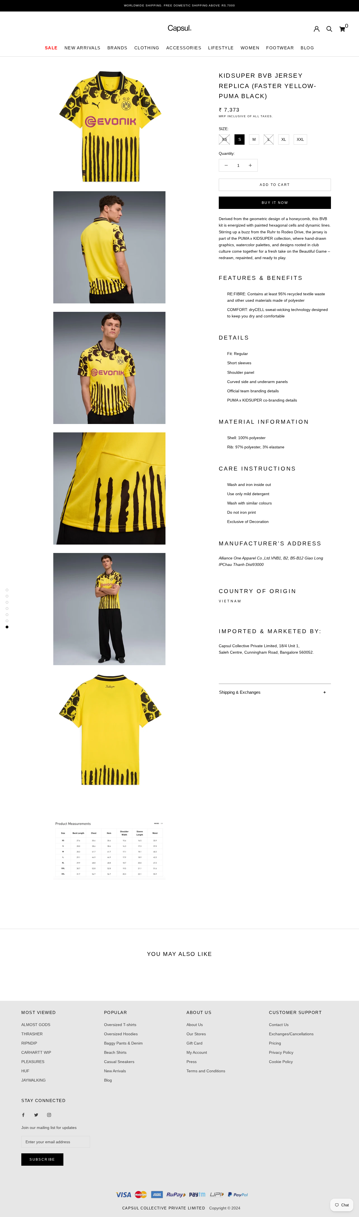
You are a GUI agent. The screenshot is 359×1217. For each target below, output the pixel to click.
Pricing (275, 1043)
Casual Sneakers (119, 1061)
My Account (197, 1052)
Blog (307, 47)
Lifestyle (221, 47)
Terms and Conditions (206, 1071)
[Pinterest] (49, 1115)
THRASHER (32, 1034)
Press (192, 1061)
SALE (51, 47)
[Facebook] (23, 1115)
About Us (195, 1024)
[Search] (329, 28)
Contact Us (279, 1024)
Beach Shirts (115, 1052)
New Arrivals (115, 1071)
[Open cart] (342, 28)
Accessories (184, 47)
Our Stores (196, 1034)
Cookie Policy (281, 1061)
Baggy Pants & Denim (123, 1043)
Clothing (147, 47)
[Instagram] (36, 1115)
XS (224, 139)
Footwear (280, 47)
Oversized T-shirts (120, 1024)
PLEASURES (32, 1061)
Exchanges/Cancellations (291, 1034)
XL (283, 139)
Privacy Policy (281, 1052)
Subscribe (42, 1159)
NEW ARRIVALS (83, 47)
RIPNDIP (29, 1043)
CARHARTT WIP (36, 1052)
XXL (300, 139)
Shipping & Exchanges (240, 692)
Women (250, 47)
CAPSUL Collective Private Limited (165, 1208)
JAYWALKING (33, 1080)
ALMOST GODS (35, 1024)
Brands (117, 47)
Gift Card (194, 1043)
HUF (25, 1071)
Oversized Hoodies (121, 1034)
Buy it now (275, 203)
